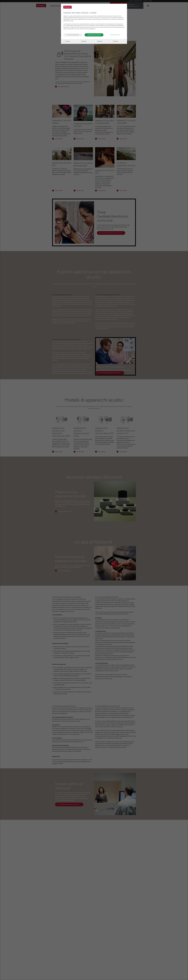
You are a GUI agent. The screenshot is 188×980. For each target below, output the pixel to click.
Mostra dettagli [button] (114, 34)
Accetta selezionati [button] (73, 35)
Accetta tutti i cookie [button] (94, 35)
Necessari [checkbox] (67, 41)
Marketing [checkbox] (115, 41)
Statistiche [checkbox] (99, 41)
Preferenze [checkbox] (83, 41)
